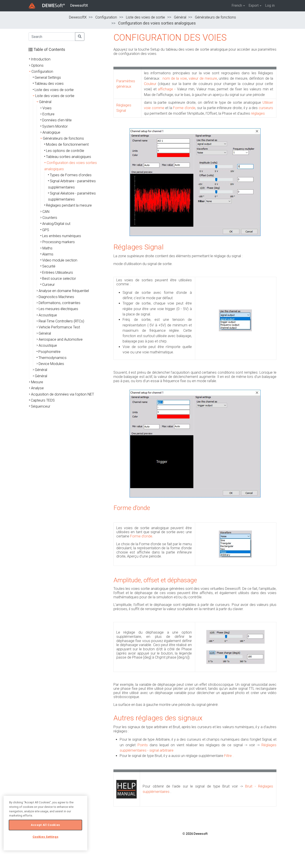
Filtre (228, 756)
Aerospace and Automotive (61, 339)
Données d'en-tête (57, 120)
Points (143, 745)
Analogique (51, 132)
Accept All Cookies (45, 825)
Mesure (37, 382)
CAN (45, 211)
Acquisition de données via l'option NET (62, 394)
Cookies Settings (45, 836)
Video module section (59, 260)
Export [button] (254, 5)
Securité (48, 266)
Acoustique (48, 315)
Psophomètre (49, 352)
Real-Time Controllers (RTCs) (61, 321)
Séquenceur (40, 406)
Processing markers (58, 242)
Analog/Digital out (56, 224)
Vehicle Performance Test (59, 327)
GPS (45, 230)
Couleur (150, 84)
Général (180, 17)
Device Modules (51, 364)
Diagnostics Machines (56, 297)
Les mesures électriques (58, 309)
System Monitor (55, 126)
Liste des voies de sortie (145, 17)
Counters (49, 218)
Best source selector (59, 278)
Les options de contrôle (65, 151)
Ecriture (48, 114)
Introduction (40, 59)
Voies (47, 108)
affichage (165, 89)
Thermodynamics (52, 358)
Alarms (47, 254)
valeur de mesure (203, 78)
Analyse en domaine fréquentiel (64, 291)
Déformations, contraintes (59, 303)
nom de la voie (175, 78)
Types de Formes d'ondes (71, 175)
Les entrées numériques (61, 236)
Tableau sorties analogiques (68, 157)
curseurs (266, 108)
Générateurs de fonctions (215, 17)
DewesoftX (79, 5)
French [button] (237, 5)
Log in (270, 5)
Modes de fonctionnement (67, 144)
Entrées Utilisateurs (57, 272)
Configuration (106, 17)
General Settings (48, 77)
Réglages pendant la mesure (69, 205)
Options (37, 65)
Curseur (48, 284)
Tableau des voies (49, 83)
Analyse (37, 388)
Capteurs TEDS (43, 400)
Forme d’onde (184, 108)
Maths (47, 248)
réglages (258, 113)
